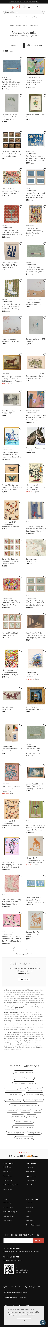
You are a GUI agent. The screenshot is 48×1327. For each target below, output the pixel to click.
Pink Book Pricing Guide (11, 1185)
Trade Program (30, 1171)
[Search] (42, 12)
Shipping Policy (8, 1180)
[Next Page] (33, 949)
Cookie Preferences (28, 1315)
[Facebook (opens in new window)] (13, 1305)
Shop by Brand (8, 1207)
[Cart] (43, 7)
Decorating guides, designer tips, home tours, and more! (21, 1251)
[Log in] (24, 7)
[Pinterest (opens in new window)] (20, 1305)
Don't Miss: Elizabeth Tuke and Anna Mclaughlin (23, 2)
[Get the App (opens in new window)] (8, 1269)
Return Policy (7, 1176)
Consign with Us (31, 1180)
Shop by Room (7, 1220)
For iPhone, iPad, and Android (12, 1260)
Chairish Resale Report (33, 1225)
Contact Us (7, 1171)
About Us (29, 1203)
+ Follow (12, 45)
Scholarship (29, 1220)
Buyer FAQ (29, 1167)
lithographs (19, 1007)
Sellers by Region (8, 1216)
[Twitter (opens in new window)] (27, 1305)
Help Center (7, 1167)
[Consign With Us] (33, 7)
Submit (38, 1240)
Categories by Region (10, 1212)
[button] (5, 7)
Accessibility (7, 1189)
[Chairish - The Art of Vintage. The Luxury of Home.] (15, 7)
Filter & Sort (37, 45)
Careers (28, 1212)
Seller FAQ (29, 1185)
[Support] (43, 1322)
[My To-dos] (29, 7)
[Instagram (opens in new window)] (6, 1305)
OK (24, 1320)
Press (27, 1216)
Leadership (29, 1207)
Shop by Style (7, 1203)
